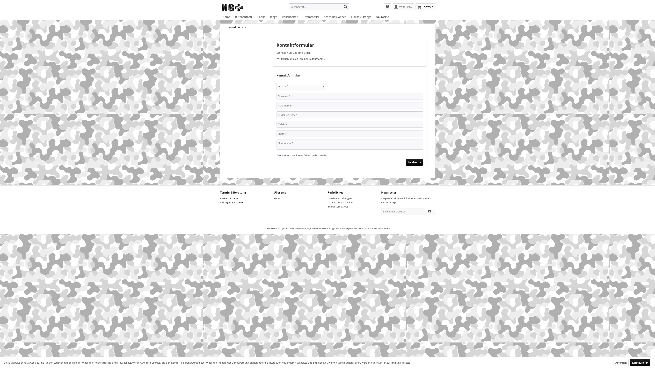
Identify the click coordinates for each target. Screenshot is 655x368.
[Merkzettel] (387, 6)
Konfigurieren (640, 362)
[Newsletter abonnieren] (429, 211)
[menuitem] (319, 6)
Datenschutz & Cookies (341, 202)
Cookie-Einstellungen (340, 198)
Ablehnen (621, 362)
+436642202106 (229, 198)
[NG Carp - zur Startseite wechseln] (238, 7)
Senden (412, 162)
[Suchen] (345, 6)
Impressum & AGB (338, 206)
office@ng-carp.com (231, 202)
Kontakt (278, 198)
